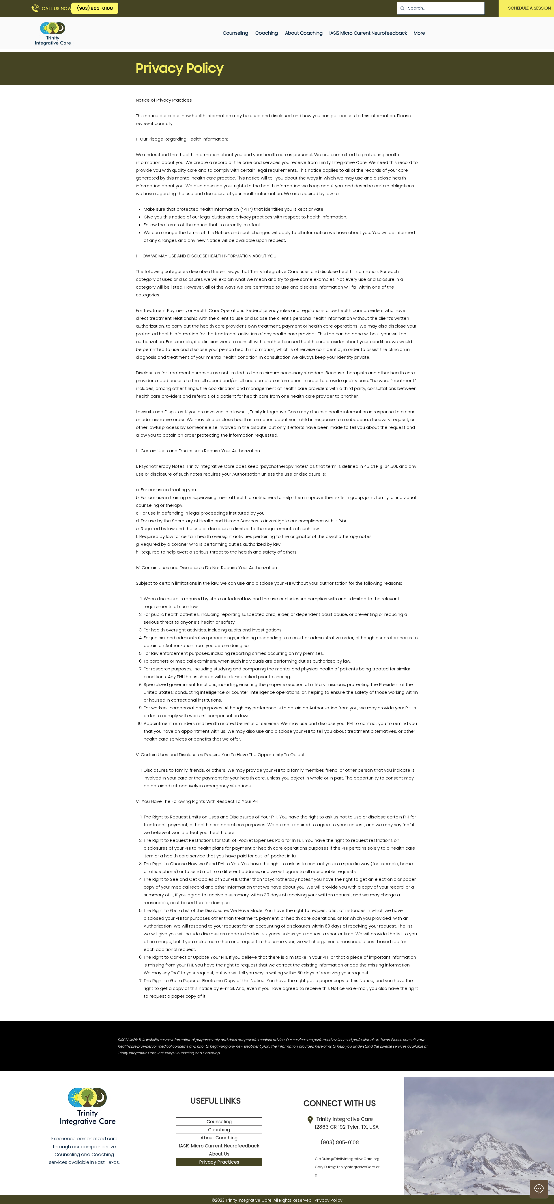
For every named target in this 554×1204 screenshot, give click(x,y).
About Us (219, 1154)
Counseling (219, 1121)
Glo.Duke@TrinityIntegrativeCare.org (347, 1158)
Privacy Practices (219, 1162)
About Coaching (219, 1137)
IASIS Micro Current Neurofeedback (219, 1146)
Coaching (219, 1129)
